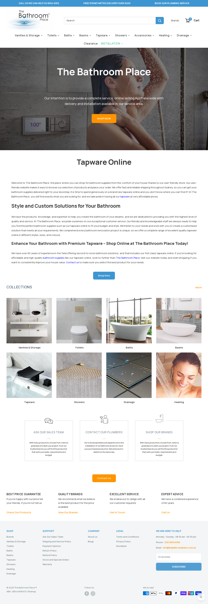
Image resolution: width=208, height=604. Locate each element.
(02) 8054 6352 (172, 542)
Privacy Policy (123, 541)
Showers (11, 564)
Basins (9, 555)
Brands (175, 20)
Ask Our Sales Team (53, 536)
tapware (125, 196)
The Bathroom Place (128, 257)
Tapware (11, 559)
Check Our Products (18, 512)
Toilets (10, 546)
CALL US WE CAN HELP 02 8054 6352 (39, 3)
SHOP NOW (104, 118)
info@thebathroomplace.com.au (179, 547)
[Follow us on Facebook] (86, 593)
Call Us (165, 512)
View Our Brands (68, 512)
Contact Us (104, 478)
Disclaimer (121, 546)
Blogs (91, 541)
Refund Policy (50, 555)
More (198, 287)
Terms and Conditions (127, 536)
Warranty (47, 564)
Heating (10, 569)
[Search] (160, 20)
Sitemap (31, 591)
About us (92, 536)
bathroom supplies (54, 257)
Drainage (11, 573)
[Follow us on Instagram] (93, 593)
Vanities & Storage (16, 541)
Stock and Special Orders (56, 559)
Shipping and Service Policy (57, 541)
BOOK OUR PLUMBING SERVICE (172, 3)
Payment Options (52, 546)
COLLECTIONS (19, 287)
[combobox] (110, 20)
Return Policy (50, 550)
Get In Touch (117, 512)
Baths (9, 550)
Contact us (72, 262)
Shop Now (104, 275)
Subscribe (179, 566)
